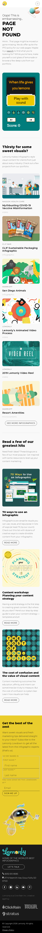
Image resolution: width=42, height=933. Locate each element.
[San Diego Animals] (21, 283)
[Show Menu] (37, 4)
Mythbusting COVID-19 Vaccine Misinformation (17, 207)
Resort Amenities (13, 412)
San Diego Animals (14, 290)
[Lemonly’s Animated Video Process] (21, 323)
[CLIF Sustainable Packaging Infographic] (21, 240)
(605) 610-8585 (11, 874)
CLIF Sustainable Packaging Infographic (20, 249)
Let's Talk (13, 867)
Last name (9, 770)
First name (9, 760)
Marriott (7, 287)
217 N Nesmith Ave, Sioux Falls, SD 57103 (19, 879)
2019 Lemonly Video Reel (18, 373)
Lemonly (7, 326)
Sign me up (10, 793)
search (10, 51)
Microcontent (9, 417)
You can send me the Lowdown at (19, 781)
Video (5, 212)
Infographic (8, 255)
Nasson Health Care (13, 201)
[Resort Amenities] (21, 405)
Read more (10, 543)
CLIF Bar (6, 244)
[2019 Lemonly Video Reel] (21, 365)
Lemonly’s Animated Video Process (19, 332)
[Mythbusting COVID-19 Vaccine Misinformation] (21, 198)
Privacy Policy (8, 930)
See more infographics (21, 423)
